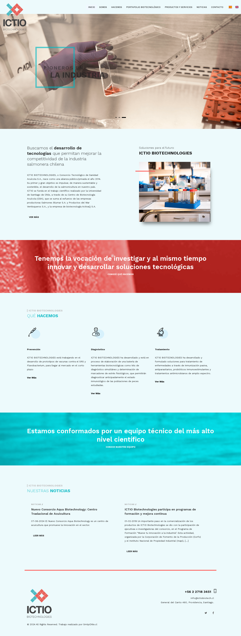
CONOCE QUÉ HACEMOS (121, 274)
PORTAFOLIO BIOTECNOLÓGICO (143, 7)
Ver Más (31, 377)
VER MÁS (34, 217)
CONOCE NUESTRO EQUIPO (120, 447)
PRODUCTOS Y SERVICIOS (178, 7)
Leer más (38, 535)
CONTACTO (217, 7)
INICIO (91, 7)
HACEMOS (116, 7)
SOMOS (103, 7)
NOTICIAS (202, 7)
